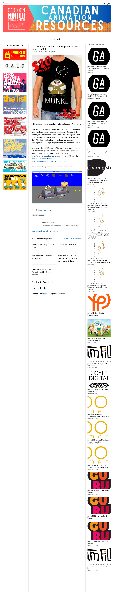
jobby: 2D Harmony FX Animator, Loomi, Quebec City (99, 441)
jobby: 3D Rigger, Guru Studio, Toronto (98, 517)
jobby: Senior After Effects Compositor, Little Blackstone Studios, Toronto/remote (98, 180)
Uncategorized (46, 210)
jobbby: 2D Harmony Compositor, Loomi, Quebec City (99, 416)
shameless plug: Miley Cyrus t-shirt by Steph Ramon (42, 272)
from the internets (38, 215)
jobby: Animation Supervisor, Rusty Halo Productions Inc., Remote (97, 288)
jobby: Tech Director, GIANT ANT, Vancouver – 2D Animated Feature (98, 69)
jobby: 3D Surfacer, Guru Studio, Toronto (98, 492)
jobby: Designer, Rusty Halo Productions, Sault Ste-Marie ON (99, 261)
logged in (46, 293)
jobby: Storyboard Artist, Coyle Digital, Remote (98, 390)
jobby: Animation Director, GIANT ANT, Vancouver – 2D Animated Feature (97, 96)
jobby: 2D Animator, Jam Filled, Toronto (98, 568)
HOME (14, 3)
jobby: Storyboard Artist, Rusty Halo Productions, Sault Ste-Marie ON (98, 208)
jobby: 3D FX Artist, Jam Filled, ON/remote (98, 365)
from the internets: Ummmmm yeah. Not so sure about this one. (69, 258)
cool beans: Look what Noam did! (42, 257)
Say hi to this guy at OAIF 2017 (43, 246)
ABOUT (28, 3)
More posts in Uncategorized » (73, 238)
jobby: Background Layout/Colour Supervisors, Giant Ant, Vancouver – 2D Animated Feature (97, 152)
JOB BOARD (20, 3)
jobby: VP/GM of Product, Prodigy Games (96, 314)
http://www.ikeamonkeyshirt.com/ (45, 156)
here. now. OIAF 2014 (67, 244)
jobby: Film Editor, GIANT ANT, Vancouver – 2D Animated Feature (98, 123)
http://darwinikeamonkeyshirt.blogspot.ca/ (49, 161)
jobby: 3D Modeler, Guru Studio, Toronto (98, 542)
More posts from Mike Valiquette (45, 231)
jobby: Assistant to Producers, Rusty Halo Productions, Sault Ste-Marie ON (98, 235)
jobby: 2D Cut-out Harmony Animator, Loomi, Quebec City (98, 466)
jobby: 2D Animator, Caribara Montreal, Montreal (97, 339)
